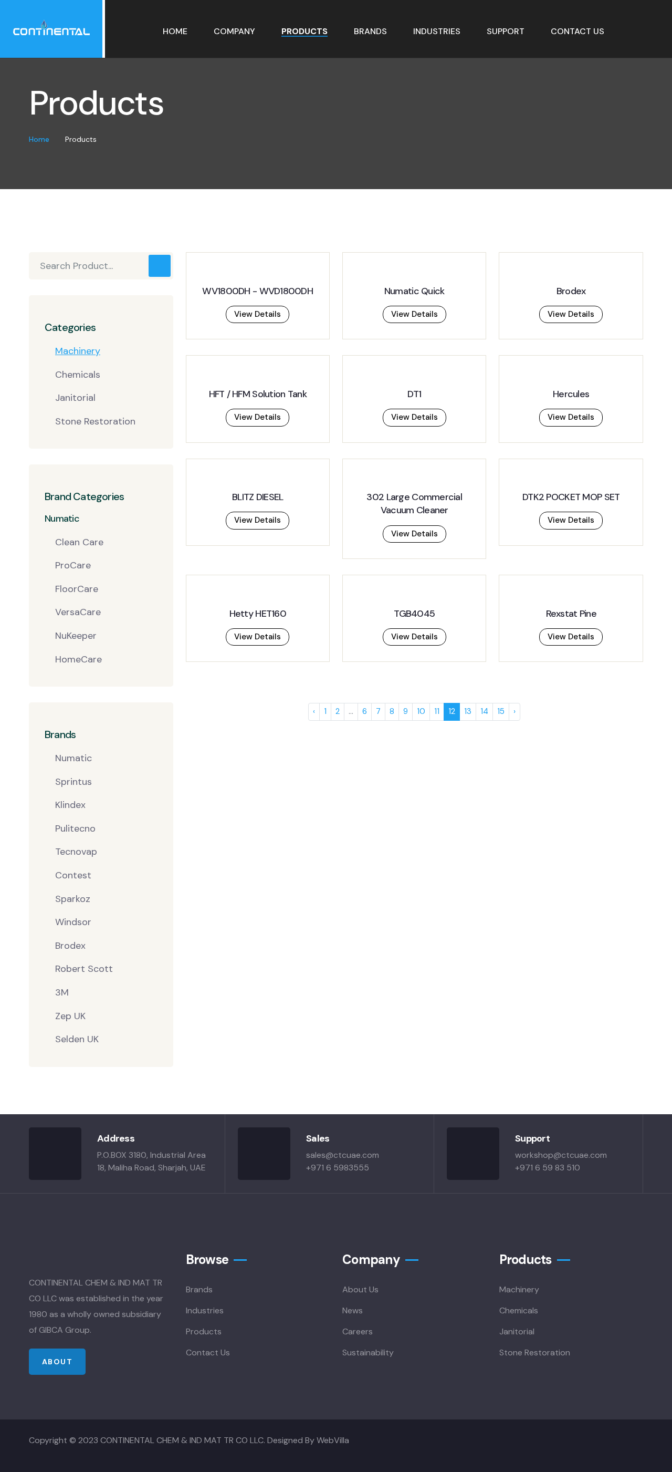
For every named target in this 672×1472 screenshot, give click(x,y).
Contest (73, 875)
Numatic (73, 758)
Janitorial (75, 397)
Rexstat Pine (571, 613)
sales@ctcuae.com (342, 1154)
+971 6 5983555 (337, 1167)
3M (62, 992)
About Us (360, 1289)
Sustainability (368, 1352)
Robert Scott (84, 968)
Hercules (571, 394)
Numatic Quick (414, 291)
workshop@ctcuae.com (561, 1154)
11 (436, 711)
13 (467, 711)
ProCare (73, 565)
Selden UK (77, 1039)
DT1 (414, 394)
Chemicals (77, 374)
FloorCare (76, 589)
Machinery (77, 351)
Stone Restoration (95, 421)
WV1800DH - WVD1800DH (257, 291)
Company (234, 31)
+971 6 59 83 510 (547, 1167)
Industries (436, 31)
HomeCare (78, 659)
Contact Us (577, 31)
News (352, 1310)
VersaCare (78, 612)
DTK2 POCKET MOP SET (571, 497)
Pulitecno (75, 828)
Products (304, 31)
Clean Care (79, 542)
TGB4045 (414, 613)
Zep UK (70, 1016)
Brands (370, 31)
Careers (357, 1331)
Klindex (70, 805)
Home (175, 31)
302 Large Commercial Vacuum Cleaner (414, 503)
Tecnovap (76, 851)
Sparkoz (72, 899)
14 (484, 711)
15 (501, 711)
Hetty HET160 (257, 613)
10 (421, 711)
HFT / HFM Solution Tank (258, 394)
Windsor (73, 922)
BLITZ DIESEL (257, 497)
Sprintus (73, 781)
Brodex (70, 945)
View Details (257, 314)
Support (505, 31)
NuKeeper (76, 635)
